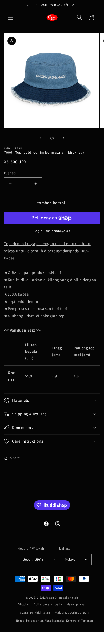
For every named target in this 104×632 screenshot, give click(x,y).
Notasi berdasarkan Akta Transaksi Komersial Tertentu (54, 620)
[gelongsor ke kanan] (64, 138)
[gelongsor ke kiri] (40, 138)
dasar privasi (76, 604)
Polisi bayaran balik (48, 604)
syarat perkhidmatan (35, 612)
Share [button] (15, 457)
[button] (11, 17)
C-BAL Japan (45, 597)
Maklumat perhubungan (72, 612)
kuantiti (10, 173)
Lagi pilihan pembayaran (52, 231)
